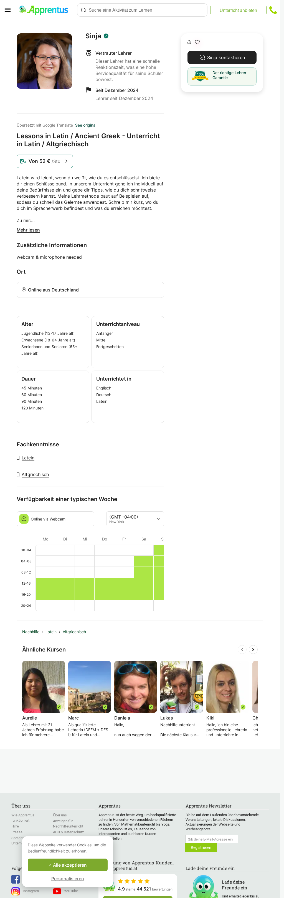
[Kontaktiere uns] (273, 10)
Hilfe (15, 826)
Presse (16, 832)
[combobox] (142, 10)
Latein (28, 458)
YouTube (71, 891)
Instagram (31, 891)
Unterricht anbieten (238, 10)
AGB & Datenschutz (68, 832)
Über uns (60, 815)
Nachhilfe (30, 631)
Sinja (93, 36)
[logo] (46, 9)
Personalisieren (67, 878)
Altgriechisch (35, 474)
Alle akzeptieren (69, 865)
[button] (197, 42)
